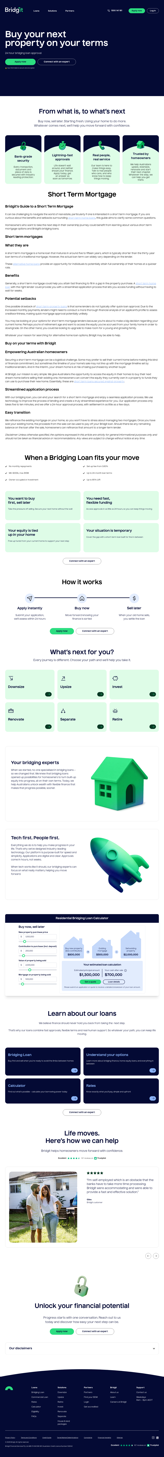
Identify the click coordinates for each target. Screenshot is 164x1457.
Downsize (62, 1392)
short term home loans (81, 218)
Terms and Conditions (29, 1438)
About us (114, 1392)
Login (86, 1402)
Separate (62, 1416)
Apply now (137, 11)
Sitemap (120, 1438)
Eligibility (35, 1412)
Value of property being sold (32, 961)
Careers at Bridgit (118, 1402)
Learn (113, 1397)
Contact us (141, 1392)
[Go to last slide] (148, 1256)
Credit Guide (46, 1438)
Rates (34, 1402)
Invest (60, 1407)
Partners (88, 1392)
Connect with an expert (57, 62)
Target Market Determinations (67, 1438)
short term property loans (51, 307)
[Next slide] (156, 1256)
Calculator (36, 1407)
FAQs (33, 1416)
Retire (60, 1402)
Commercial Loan (39, 1397)
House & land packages (64, 1422)
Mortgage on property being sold (35, 975)
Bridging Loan (37, 1392)
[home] (14, 10)
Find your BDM (91, 1397)
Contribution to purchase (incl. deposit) (38, 947)
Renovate (62, 1412)
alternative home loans (26, 264)
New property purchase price (33, 932)
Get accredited (91, 1407)
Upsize (61, 1397)
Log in (153, 11)
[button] (36, 11)
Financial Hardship (104, 1438)
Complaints (88, 1438)
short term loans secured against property (99, 381)
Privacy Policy (10, 1438)
